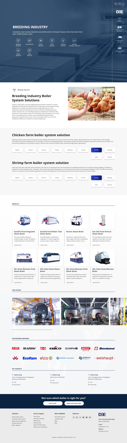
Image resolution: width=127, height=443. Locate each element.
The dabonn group (60, 417)
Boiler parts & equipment (19, 421)
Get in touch (52, 403)
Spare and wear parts (39, 425)
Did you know (37, 423)
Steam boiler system (17, 417)
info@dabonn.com (104, 426)
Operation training (39, 418)
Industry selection (17, 423)
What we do (37, 421)
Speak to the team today (74, 403)
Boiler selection (16, 425)
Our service (37, 416)
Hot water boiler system (18, 419)
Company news (59, 419)
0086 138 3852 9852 (104, 421)
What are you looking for (40, 427)
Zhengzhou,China (103, 431)
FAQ (56, 423)
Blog (56, 421)
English (120, 3)
